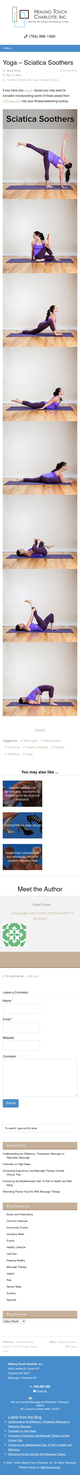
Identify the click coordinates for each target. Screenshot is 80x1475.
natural (59, 747)
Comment (9, 1056)
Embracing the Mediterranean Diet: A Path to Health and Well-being (37, 1183)
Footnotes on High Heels (16, 1164)
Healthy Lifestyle (16, 80)
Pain (9, 1280)
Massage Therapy (38, 80)
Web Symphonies (50, 1467)
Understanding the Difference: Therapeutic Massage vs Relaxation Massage (33, 1155)
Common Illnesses (17, 1221)
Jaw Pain (12, 1254)
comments (70, 70)
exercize (14, 747)
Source (40, 729)
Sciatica (53, 80)
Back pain (31, 740)
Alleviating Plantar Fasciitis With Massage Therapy (31, 1191)
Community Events (17, 1227)
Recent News (14, 1286)
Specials (11, 1299)
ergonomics (52, 740)
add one (32, 976)
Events (11, 1240)
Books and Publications (20, 1214)
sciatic (28, 90)
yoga (29, 754)
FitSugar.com (12, 101)
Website (8, 1037)
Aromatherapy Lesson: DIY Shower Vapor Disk (20, 1346)
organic (11, 1273)
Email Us (41, 1391)
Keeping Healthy (16, 1260)
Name (8, 1000)
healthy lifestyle (37, 747)
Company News (15, 1234)
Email (8, 1019)
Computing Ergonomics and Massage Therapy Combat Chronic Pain (33, 1172)
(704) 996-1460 (41, 1386)
